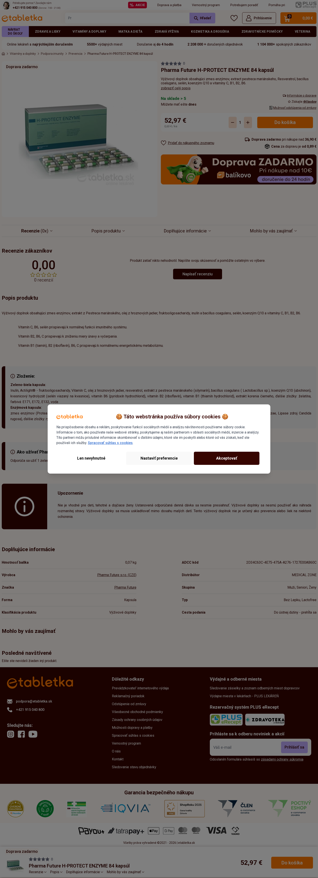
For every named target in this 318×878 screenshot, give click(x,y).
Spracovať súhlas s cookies (110, 443)
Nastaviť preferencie (159, 458)
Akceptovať (226, 458)
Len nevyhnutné (91, 458)
